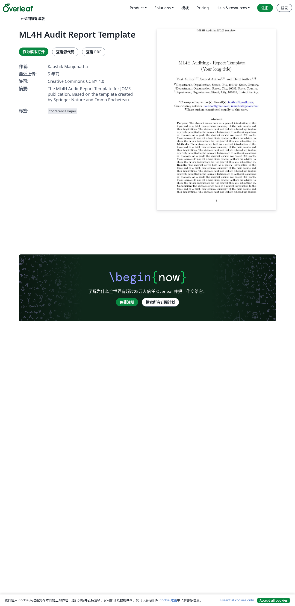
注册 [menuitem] (265, 7)
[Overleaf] (18, 8)
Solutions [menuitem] (162, 7)
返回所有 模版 (32, 18)
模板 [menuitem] (185, 7)
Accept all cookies (274, 600)
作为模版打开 (34, 51)
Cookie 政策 (168, 600)
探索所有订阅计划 (160, 302)
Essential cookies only (237, 600)
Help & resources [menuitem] (232, 7)
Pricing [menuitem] (203, 7)
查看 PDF (93, 51)
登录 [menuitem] (284, 7)
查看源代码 (65, 51)
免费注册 (127, 302)
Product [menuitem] (137, 7)
